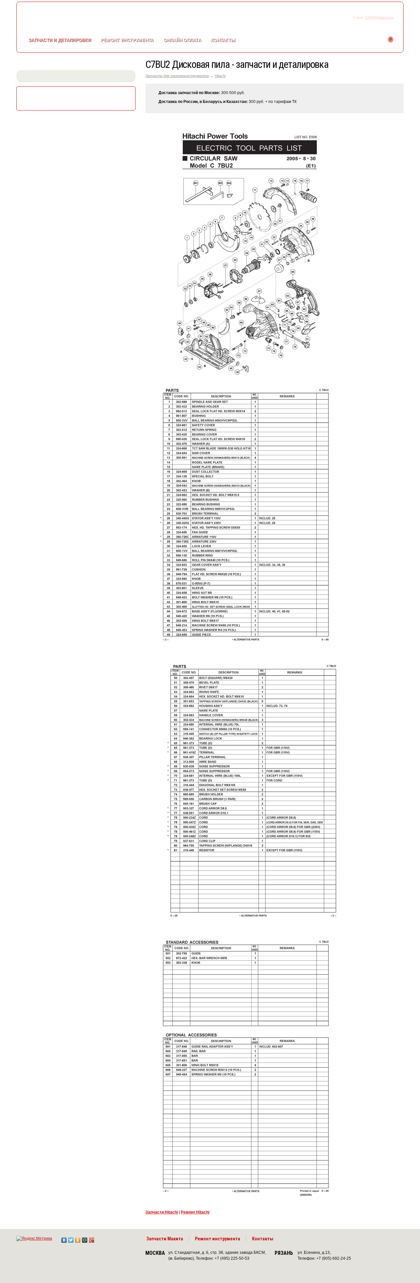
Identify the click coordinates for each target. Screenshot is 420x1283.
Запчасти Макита (164, 1238)
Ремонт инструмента (217, 1238)
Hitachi (220, 76)
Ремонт (127, 40)
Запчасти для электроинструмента (177, 76)
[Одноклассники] (77, 1238)
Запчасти (60, 40)
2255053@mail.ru (379, 17)
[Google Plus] (91, 1238)
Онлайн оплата (182, 40)
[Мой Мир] (84, 1238)
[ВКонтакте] (64, 1238)
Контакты (223, 40)
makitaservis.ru (71, 19)
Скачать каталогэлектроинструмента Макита (77, 97)
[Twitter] (71, 1238)
